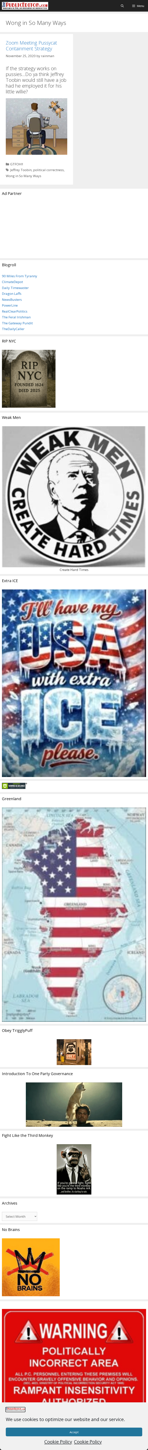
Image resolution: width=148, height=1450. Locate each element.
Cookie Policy (58, 1441)
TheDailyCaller (13, 329)
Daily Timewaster (15, 288)
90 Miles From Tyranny (19, 276)
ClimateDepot (12, 282)
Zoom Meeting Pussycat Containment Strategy (31, 45)
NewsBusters (12, 299)
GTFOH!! (16, 164)
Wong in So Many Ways (23, 176)
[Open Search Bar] (122, 6)
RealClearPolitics (14, 311)
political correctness (48, 170)
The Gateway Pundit (17, 323)
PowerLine (10, 305)
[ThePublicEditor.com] (25, 6)
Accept (74, 1432)
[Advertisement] (74, 229)
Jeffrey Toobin (21, 170)
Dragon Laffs (11, 293)
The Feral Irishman (16, 317)
